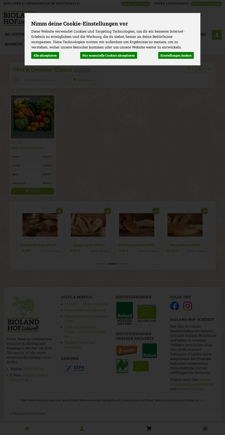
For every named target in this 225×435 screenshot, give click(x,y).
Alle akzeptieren (45, 55)
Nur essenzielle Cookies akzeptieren (108, 55)
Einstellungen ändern (176, 55)
